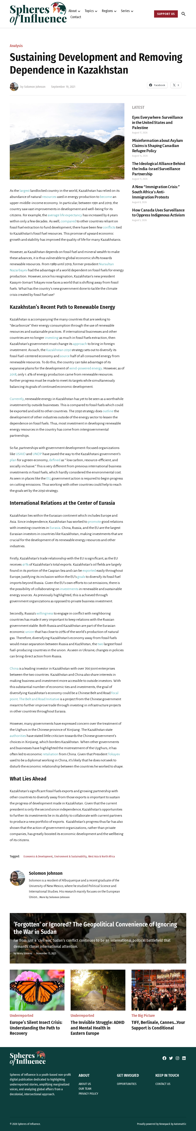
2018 (13, 374)
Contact (75, 17)
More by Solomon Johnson (54, 897)
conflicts (109, 227)
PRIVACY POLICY (88, 1093)
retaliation (50, 754)
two (100, 644)
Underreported (21, 1015)
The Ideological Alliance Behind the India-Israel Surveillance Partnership (158, 169)
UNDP (37, 454)
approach (80, 344)
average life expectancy (65, 215)
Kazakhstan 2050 (59, 350)
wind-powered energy (85, 368)
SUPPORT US (166, 14)
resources (49, 197)
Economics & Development (38, 856)
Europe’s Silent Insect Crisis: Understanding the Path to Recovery (36, 1028)
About (73, 11)
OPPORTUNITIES (126, 1084)
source (65, 356)
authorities (18, 736)
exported (89, 570)
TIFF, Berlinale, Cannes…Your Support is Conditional (158, 1025)
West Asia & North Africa (101, 856)
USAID (21, 454)
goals (81, 577)
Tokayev (114, 754)
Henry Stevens (24, 953)
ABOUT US (85, 1084)
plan (13, 460)
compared (68, 221)
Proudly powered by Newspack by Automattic (161, 1124)
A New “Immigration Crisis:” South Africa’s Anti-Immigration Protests (156, 192)
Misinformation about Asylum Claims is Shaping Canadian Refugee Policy (157, 145)
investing (52, 338)
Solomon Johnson (34, 87)
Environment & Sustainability (70, 856)
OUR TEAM (85, 1088)
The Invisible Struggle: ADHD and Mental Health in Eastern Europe (97, 1028)
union (29, 632)
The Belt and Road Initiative (39, 699)
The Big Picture (143, 1015)
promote (94, 522)
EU (48, 478)
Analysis (16, 45)
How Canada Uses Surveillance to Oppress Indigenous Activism (158, 212)
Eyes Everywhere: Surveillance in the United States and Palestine (157, 122)
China (14, 668)
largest (25, 191)
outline (108, 411)
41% (25, 564)
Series (125, 11)
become (106, 197)
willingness (44, 613)
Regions (107, 11)
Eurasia (55, 528)
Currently (17, 399)
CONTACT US (162, 1084)
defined (54, 460)
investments (69, 589)
